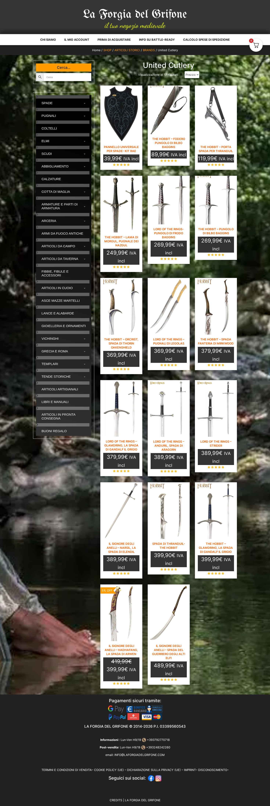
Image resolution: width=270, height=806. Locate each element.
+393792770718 (158, 740)
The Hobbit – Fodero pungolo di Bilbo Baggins (168, 143)
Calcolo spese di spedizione (206, 39)
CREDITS (116, 800)
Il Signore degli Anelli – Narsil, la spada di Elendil (121, 548)
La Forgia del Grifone (135, 14)
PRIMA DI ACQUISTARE (114, 39)
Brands (149, 50)
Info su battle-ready (157, 39)
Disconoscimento (212, 770)
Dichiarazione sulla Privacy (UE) (154, 770)
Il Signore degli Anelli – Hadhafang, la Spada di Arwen (121, 650)
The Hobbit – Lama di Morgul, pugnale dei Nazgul (121, 241)
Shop (107, 50)
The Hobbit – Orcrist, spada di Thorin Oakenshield (121, 343)
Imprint (190, 770)
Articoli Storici (127, 50)
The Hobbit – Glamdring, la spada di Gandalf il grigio (216, 548)
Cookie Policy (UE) (109, 770)
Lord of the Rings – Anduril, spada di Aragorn (168, 445)
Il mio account (76, 39)
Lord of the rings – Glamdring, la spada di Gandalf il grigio (121, 445)
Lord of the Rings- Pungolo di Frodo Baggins (169, 233)
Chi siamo (48, 39)
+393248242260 (157, 747)
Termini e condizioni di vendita (67, 770)
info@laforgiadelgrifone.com (139, 755)
